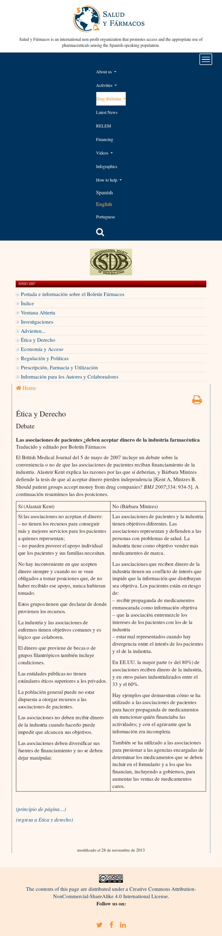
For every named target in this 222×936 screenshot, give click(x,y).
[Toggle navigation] (206, 59)
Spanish (104, 192)
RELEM (103, 126)
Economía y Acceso (42, 349)
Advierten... (33, 330)
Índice (27, 303)
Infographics (106, 166)
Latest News (106, 112)
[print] (197, 401)
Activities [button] (104, 85)
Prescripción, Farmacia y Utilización (59, 367)
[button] (100, 232)
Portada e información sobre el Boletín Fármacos (72, 294)
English (104, 204)
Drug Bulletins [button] (109, 98)
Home (28, 388)
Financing (104, 139)
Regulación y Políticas (44, 358)
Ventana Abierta (38, 312)
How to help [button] (107, 180)
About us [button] (104, 71)
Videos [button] (102, 153)
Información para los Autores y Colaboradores (69, 376)
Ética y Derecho (38, 339)
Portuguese (105, 216)
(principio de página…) (41, 808)
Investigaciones (37, 321)
